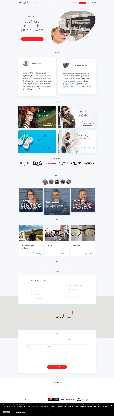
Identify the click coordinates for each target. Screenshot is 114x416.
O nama (43, 3)
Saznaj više (48, 123)
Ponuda (32, 39)
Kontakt (68, 3)
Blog (56, 3)
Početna (37, 3)
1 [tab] (56, 261)
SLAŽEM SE (7, 412)
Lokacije (62, 3)
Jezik (74, 3)
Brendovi (50, 3)
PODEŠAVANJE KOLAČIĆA (20, 412)
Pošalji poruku (57, 367)
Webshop (82, 3)
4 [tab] (57, 261)
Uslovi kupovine (57, 390)
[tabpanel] (24, 163)
